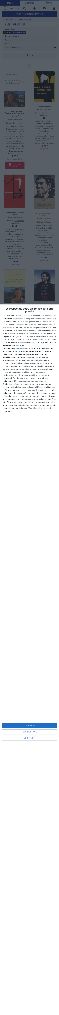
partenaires (19, 348)
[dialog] (29, 659)
